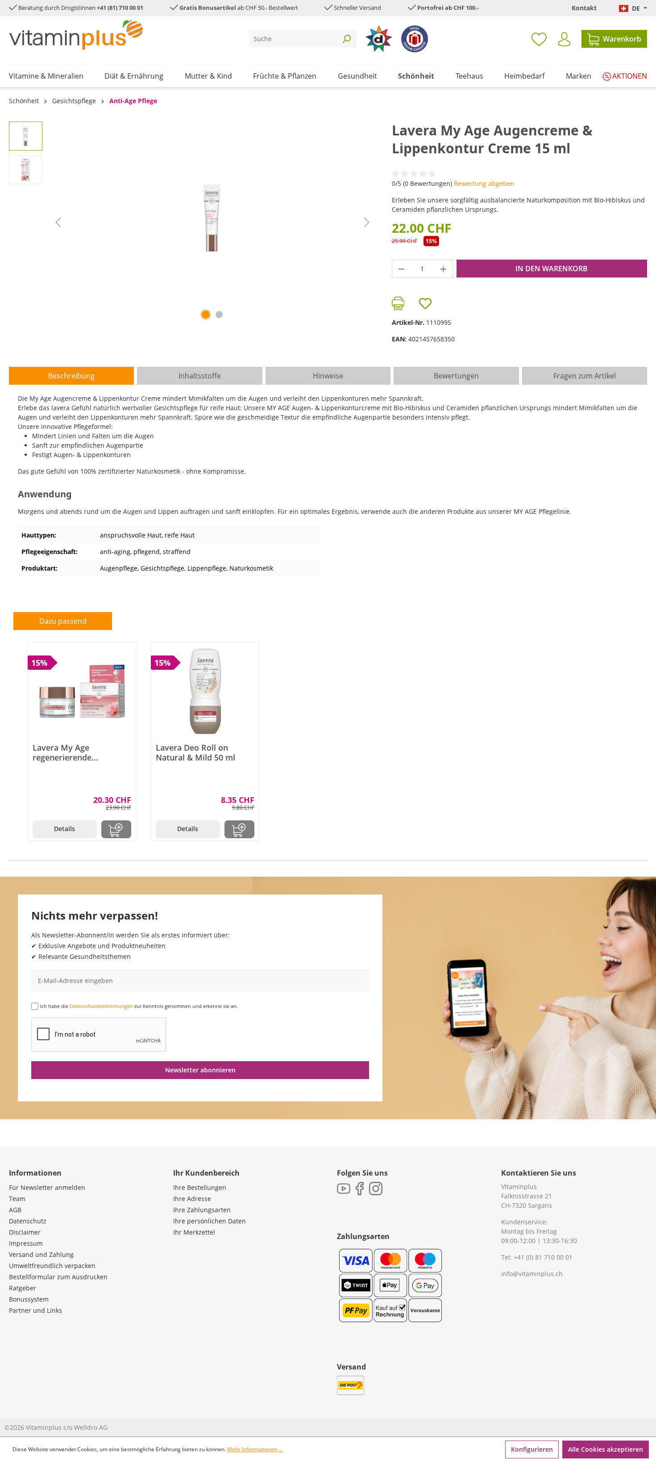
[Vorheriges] (58, 222)
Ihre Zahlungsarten (202, 1210)
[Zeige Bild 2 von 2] (219, 314)
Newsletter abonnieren (200, 1070)
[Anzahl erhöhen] (443, 269)
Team (17, 1198)
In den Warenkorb (551, 268)
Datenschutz (27, 1221)
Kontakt (584, 8)
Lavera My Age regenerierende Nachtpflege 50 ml (67, 752)
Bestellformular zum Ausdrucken (58, 1277)
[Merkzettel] (539, 39)
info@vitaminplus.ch (532, 1273)
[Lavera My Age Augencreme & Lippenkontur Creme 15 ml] (212, 218)
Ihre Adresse (192, 1198)
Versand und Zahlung (41, 1254)
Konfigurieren (532, 1449)
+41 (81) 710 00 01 (120, 8)
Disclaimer (25, 1232)
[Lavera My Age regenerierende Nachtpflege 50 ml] (82, 691)
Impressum (26, 1243)
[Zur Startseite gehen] (76, 35)
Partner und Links (35, 1310)
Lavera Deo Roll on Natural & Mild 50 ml (195, 752)
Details (64, 828)
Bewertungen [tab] (456, 376)
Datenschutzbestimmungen (101, 1006)
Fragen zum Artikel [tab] (584, 376)
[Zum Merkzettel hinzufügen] (425, 303)
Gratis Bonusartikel (207, 8)
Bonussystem (29, 1299)
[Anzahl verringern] (401, 269)
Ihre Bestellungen (199, 1187)
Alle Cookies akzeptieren (605, 1449)
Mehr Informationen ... (254, 1449)
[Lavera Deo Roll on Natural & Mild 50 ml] (205, 691)
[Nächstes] (367, 222)
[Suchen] (346, 38)
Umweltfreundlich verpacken (52, 1265)
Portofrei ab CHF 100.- (448, 8)
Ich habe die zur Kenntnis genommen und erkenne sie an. (139, 1006)
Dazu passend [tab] (63, 621)
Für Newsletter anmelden (47, 1187)
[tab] (71, 376)
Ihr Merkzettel (194, 1232)
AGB (15, 1210)
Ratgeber (22, 1288)
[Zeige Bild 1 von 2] (205, 314)
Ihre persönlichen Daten (209, 1221)
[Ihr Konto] (564, 39)
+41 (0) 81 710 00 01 (543, 1257)
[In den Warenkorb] (116, 829)
